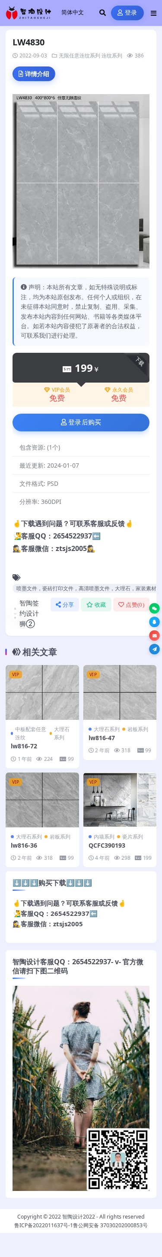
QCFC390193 (107, 845)
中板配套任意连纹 (30, 733)
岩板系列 (137, 729)
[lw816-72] (42, 692)
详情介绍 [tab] (37, 74)
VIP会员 (61, 390)
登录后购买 (85, 422)
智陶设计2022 (78, 1216)
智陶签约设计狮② (29, 613)
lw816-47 (102, 738)
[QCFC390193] (120, 800)
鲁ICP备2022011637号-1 (43, 1225)
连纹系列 (112, 55)
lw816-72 (24, 746)
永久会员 (122, 390)
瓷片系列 (132, 836)
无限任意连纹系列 (79, 55)
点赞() (135, 605)
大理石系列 (62, 733)
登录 (131, 12)
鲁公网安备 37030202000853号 (110, 1225)
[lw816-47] (120, 692)
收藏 (100, 605)
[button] (154, 608)
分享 (68, 605)
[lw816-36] (42, 800)
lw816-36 (24, 845)
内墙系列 (104, 836)
